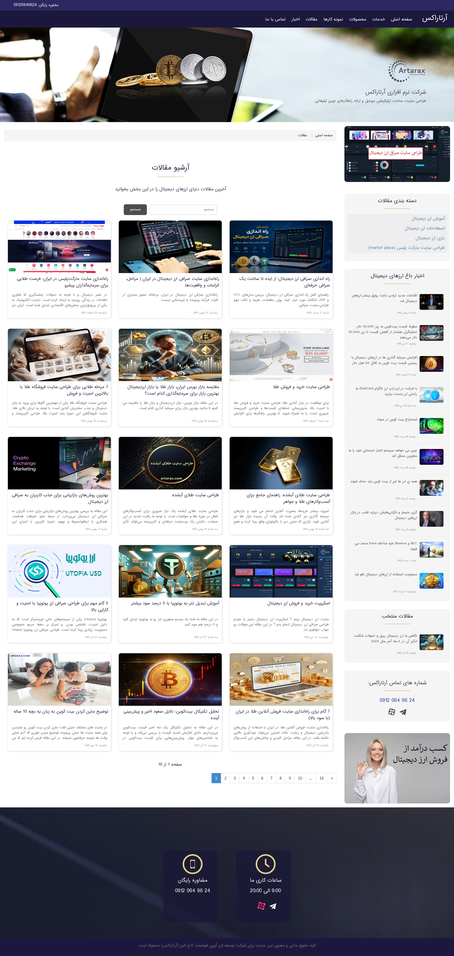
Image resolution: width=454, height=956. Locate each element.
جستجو (135, 209)
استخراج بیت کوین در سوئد (397, 419)
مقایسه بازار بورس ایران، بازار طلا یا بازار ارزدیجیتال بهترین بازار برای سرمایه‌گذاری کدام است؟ (173, 390)
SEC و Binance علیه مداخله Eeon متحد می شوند (386, 546)
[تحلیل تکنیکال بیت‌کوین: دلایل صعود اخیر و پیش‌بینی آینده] (170, 679)
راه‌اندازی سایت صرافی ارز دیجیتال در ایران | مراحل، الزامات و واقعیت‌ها (172, 282)
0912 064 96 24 (397, 700)
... (310, 778)
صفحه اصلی (401, 19)
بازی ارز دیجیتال (430, 238)
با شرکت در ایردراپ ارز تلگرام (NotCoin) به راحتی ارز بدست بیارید (386, 391)
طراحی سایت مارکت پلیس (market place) (406, 248)
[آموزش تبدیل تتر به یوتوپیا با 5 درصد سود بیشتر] (170, 571)
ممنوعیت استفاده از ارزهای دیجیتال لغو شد (385, 574)
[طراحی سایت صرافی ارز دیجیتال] (397, 154)
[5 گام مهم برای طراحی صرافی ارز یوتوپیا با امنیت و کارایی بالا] (59, 571)
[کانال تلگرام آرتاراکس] (403, 714)
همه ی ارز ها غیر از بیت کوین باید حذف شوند (383, 481)
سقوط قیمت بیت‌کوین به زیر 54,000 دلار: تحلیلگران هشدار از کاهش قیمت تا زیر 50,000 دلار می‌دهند (383, 332)
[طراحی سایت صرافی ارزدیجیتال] (397, 768)
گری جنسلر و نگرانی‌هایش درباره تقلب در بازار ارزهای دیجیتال (383, 515)
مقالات (311, 19)
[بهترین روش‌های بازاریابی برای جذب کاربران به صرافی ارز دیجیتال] (59, 463)
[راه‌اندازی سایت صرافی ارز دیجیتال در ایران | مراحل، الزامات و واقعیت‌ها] (170, 247)
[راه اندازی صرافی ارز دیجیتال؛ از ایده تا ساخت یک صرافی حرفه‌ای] (281, 247)
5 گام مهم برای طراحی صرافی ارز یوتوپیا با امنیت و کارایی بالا (62, 607)
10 (300, 778)
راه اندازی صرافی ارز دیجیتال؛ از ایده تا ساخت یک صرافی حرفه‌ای (284, 282)
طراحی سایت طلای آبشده (195, 495)
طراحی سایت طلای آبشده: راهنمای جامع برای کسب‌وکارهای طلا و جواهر (288, 499)
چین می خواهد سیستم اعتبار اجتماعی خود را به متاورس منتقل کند (382, 453)
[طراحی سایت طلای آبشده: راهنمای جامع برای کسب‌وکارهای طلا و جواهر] (281, 463)
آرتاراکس (434, 18)
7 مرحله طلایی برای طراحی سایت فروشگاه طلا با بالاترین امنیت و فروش (64, 390)
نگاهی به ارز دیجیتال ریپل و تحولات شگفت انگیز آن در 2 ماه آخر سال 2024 (385, 638)
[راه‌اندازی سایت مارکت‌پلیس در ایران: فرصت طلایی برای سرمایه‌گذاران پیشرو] (59, 247)
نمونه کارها (333, 19)
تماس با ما (275, 19)
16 (321, 778)
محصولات (357, 19)
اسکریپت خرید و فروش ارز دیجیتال (298, 603)
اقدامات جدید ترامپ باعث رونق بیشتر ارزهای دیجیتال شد (384, 298)
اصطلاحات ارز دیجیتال (425, 228)
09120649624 (25, 5)
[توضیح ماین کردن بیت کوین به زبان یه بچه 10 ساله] (59, 679)
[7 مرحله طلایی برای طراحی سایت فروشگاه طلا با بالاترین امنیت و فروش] (59, 355)
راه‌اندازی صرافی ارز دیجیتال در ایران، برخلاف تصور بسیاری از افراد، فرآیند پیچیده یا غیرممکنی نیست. (170, 297)
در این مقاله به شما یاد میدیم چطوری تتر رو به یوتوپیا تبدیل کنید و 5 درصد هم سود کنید (170, 622)
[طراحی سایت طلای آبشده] (170, 463)
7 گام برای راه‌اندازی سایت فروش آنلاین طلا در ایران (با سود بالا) (283, 715)
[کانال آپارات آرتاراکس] (391, 711)
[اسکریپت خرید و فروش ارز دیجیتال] (281, 571)
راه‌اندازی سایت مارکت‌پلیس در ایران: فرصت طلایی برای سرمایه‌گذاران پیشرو (62, 282)
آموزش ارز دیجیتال (428, 219)
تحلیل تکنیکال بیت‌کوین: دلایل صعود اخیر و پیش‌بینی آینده (171, 715)
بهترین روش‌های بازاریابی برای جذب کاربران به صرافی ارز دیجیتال (60, 499)
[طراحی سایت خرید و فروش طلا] (281, 355)
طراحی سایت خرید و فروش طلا (301, 387)
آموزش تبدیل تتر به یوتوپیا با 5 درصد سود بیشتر (175, 603)
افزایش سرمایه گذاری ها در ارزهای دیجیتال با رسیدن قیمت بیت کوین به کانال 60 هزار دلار (384, 360)
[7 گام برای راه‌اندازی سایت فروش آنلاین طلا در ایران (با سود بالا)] (281, 679)
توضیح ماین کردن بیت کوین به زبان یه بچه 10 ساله (61, 711)
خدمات (378, 19)
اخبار (296, 19)
